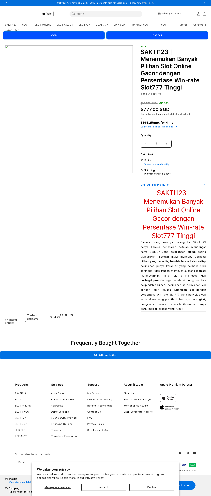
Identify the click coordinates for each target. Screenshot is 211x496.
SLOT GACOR (23, 411)
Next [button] (204, 3)
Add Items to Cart (105, 355)
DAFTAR (157, 35)
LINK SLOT (21, 430)
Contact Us (94, 411)
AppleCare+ (58, 393)
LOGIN (54, 35)
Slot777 (174, 294)
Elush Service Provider (64, 418)
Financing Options (61, 424)
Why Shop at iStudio (136, 405)
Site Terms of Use (97, 430)
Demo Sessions (60, 411)
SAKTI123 (199, 242)
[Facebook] (62, 315)
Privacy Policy (95, 424)
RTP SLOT (21, 436)
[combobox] (106, 14)
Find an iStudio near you (138, 399)
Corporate (57, 405)
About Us (129, 393)
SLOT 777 (21, 424)
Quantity (146, 135)
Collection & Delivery (99, 399)
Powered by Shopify (186, 470)
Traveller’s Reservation (64, 436)
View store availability (156, 164)
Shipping (160, 114)
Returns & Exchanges (99, 405)
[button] (11, 24)
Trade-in (56, 430)
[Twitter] (67, 315)
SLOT (18, 399)
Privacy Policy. (94, 477)
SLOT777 (20, 418)
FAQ (89, 418)
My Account (94, 393)
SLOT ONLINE (23, 405)
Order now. (148, 3)
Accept (103, 487)
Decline (151, 487)
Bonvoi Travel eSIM (62, 399)
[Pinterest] (72, 315)
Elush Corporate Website (138, 411)
